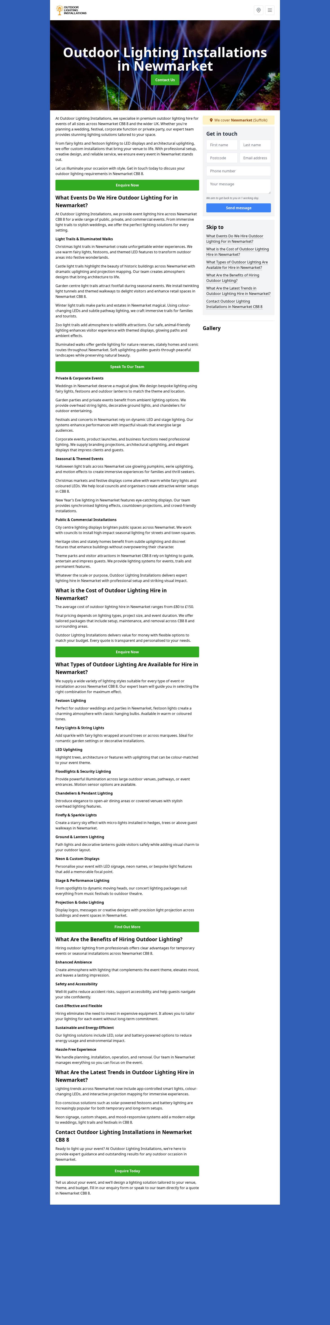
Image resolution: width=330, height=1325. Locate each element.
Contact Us (165, 79)
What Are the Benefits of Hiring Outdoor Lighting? (232, 278)
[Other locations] (258, 10)
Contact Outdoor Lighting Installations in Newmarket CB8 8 (234, 304)
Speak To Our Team (127, 366)
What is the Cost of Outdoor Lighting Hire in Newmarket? (237, 252)
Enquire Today (127, 1170)
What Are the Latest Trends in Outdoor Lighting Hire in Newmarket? (238, 291)
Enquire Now (127, 185)
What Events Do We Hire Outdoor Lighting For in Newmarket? (234, 239)
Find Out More (127, 926)
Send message (238, 208)
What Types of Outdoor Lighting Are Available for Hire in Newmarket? (237, 265)
